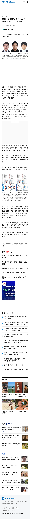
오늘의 (7, 424)
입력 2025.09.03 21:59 (10, 25)
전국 (6, 16)
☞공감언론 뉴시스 (7, 232)
